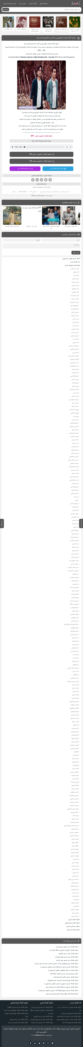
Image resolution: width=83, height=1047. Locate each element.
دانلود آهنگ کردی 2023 (38, 196)
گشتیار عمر (75, 779)
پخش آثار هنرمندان (9, 4)
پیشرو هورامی (74, 423)
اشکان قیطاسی (74, 349)
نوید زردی (76, 893)
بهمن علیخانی (74, 413)
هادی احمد (75, 896)
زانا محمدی (75, 544)
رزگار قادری (76, 510)
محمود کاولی (75, 829)
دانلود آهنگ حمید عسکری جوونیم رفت (68, 1019)
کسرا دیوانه (75, 758)
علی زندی (76, 654)
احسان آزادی (75, 312)
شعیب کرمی (75, 591)
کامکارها (76, 752)
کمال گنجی (76, 765)
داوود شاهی (75, 490)
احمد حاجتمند (75, 316)
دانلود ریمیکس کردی (73, 926)
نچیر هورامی (75, 883)
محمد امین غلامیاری (73, 809)
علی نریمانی (75, 661)
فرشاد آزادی (75, 695)
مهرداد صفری (75, 856)
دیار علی (76, 497)
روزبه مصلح (75, 534)
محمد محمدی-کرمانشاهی (71, 826)
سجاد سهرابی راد (74, 561)
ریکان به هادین (74, 540)
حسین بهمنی (75, 450)
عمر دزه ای (76, 671)
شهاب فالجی (75, 597)
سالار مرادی (75, 550)
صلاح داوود (75, 611)
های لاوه (76, 899)
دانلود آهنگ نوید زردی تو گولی (68, 954)
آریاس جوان (75, 285)
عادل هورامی (75, 618)
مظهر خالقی (75, 842)
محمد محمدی (74, 822)
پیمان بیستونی (74, 426)
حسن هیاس (75, 446)
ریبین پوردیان (74, 537)
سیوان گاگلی (75, 581)
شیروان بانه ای (74, 601)
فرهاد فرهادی (75, 712)
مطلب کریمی (75, 839)
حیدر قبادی (75, 483)
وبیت (34, 1039)
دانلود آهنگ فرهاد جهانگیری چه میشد (16, 1010)
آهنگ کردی (33, 4)
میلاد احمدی (75, 866)
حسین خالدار (75, 453)
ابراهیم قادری (75, 305)
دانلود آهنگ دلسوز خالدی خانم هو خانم (65, 977)
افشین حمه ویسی (73, 356)
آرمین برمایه (75, 282)
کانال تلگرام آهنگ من (57, 168)
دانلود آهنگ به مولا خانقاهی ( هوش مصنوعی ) (63, 970)
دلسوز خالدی (75, 493)
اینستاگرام (48, 1043)
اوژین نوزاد (75, 386)
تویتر (45, 179)
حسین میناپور (74, 463)
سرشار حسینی (75, 564)
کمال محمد (75, 769)
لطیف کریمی (75, 785)
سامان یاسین (75, 554)
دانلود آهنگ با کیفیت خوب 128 (40, 161)
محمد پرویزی (75, 812)
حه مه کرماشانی (74, 480)
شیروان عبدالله (74, 604)
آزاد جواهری (75, 289)
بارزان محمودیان (74, 399)
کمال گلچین (75, 762)
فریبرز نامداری (74, 718)
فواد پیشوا (75, 722)
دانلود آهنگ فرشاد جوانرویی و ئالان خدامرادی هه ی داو (56, 38)
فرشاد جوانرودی (44, 192)
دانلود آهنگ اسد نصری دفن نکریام (67, 960)
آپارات (52, 1043)
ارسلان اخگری (75, 336)
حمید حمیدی (75, 470)
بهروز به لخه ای (74, 410)
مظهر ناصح (75, 846)
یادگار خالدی (75, 916)
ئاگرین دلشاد (75, 299)
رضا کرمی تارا (75, 517)
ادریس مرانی (75, 332)
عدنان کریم (75, 638)
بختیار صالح (75, 406)
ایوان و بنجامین (74, 389)
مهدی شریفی (75, 852)
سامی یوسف (75, 557)
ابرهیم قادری (75, 309)
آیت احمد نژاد (75, 295)
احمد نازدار (76, 326)
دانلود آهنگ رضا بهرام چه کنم (71, 1023)
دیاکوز (77, 500)
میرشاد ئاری (75, 863)
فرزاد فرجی (76, 691)
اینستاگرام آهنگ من (24, 168)
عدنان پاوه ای (74, 634)
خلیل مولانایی (74, 487)
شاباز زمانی (75, 584)
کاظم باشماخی (74, 748)
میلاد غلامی (75, 869)
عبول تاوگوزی (75, 628)
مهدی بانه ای (75, 849)
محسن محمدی (74, 805)
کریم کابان (76, 755)
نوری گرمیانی (75, 889)
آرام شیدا (76, 275)
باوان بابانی (75, 403)
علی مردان (76, 658)
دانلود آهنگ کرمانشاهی (72, 923)
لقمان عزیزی (75, 789)
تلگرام (32, 179)
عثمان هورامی (74, 631)
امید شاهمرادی (74, 366)
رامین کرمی (75, 507)
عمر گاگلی (76, 675)
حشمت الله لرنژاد (74, 467)
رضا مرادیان (75, 524)
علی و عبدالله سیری (73, 668)
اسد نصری (76, 342)
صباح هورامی (75, 607)
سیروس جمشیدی (73, 571)
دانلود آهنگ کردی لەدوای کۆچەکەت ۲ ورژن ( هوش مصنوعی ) (58, 990)
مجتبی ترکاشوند (74, 795)
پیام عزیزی (75, 420)
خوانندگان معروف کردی (72, 265)
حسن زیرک (75, 443)
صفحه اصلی (44, 4)
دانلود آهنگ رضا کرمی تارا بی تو (18, 1023)
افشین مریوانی (74, 359)
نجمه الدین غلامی (73, 879)
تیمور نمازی (75, 430)
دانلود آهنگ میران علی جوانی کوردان (66, 957)
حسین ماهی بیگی (73, 460)
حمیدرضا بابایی (74, 477)
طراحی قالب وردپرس (44, 1039)
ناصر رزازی (76, 873)
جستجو (5, 9)
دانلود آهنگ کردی (55, 192)
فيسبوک (30, 1043)
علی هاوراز (76, 665)
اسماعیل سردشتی (74, 346)
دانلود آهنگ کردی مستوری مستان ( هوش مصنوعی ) (61, 984)
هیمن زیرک (75, 913)
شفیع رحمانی (75, 594)
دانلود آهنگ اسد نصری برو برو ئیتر (67, 947)
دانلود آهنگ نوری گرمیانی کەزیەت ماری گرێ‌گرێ (63, 980)
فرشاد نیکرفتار (75, 705)
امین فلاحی (75, 383)
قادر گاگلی (76, 725)
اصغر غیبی (75, 353)
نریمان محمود (74, 886)
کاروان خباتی (75, 742)
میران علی (76, 859)
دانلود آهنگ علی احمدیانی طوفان (17, 1007)
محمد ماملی (75, 819)
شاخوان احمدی (74, 587)
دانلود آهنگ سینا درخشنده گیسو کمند (69, 1016)
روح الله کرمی (75, 530)
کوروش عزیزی (74, 772)
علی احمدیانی (75, 651)
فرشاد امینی (75, 698)
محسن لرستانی (74, 802)
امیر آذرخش (75, 369)
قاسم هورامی (75, 732)
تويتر (39, 1043)
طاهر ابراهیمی (74, 614)
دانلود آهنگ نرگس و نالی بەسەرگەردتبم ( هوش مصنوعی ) (59, 967)
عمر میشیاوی (75, 678)
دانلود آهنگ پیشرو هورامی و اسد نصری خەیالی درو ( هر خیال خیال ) (56, 964)
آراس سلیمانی (75, 269)
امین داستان (75, 379)
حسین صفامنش (74, 456)
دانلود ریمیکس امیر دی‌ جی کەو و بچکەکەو (64, 974)
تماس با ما (22, 4)
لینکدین (41, 179)
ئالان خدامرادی (65, 192)
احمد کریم (76, 322)
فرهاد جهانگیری (74, 708)
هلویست (76, 906)
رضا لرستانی (75, 520)
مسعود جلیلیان (74, 836)
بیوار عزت (76, 416)
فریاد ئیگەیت (75, 715)
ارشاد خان (76, 339)
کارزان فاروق (75, 738)
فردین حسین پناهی (73, 681)
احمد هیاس (75, 329)
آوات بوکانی (75, 292)
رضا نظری (76, 527)
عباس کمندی (75, 621)
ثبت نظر (76, 253)
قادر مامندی (75, 728)
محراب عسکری (74, 799)
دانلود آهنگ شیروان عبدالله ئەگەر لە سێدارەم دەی (62, 987)
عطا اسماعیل (75, 648)
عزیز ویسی (75, 644)
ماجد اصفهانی (74, 792)
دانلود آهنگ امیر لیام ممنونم (19, 1019)
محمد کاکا (76, 816)
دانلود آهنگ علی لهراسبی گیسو (71, 1013)
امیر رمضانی (75, 373)
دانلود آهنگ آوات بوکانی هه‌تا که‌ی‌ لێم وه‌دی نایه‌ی (62, 994)
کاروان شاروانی (74, 745)
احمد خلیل (76, 319)
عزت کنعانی (75, 641)
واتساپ (37, 179)
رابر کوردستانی (74, 503)
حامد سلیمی (75, 440)
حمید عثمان (75, 473)
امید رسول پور (74, 363)
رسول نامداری (75, 514)
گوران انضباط (75, 782)
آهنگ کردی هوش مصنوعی (71, 259)
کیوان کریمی (75, 775)
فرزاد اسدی (75, 685)
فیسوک (50, 179)
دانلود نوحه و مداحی (73, 930)
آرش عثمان (75, 279)
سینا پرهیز (76, 574)
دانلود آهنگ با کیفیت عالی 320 (40, 154)
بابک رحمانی (75, 396)
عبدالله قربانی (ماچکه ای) (71, 624)
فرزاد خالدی (75, 688)
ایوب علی (76, 393)
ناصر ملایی (75, 876)
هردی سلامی (75, 903)
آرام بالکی (76, 272)
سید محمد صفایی (73, 567)
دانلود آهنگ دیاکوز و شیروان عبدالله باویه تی (63, 950)
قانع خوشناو (75, 735)
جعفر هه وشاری (74, 433)
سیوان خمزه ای (74, 577)
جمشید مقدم (75, 436)
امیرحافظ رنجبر (74, 376)
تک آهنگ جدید (75, 262)
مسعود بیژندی (74, 832)
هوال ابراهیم (75, 909)
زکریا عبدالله (75, 547)
